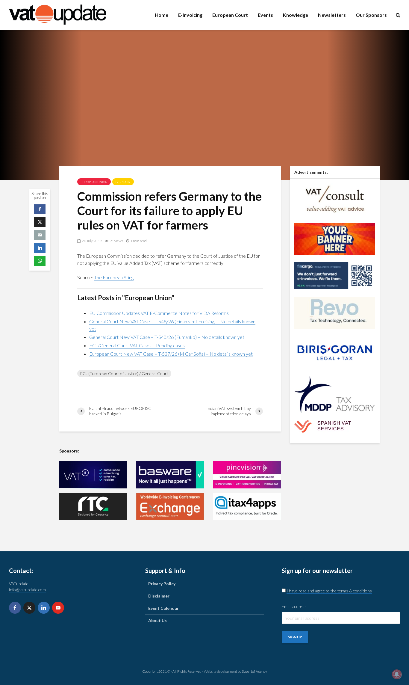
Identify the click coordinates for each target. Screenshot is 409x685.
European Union (94, 182)
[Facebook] (15, 608)
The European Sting (114, 277)
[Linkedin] (44, 608)
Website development (220, 671)
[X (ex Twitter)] (29, 608)
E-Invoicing (190, 15)
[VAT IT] (93, 474)
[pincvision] (247, 474)
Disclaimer (158, 595)
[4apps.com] (247, 506)
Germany (123, 182)
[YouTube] (58, 608)
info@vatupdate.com (27, 589)
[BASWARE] (170, 474)
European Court (230, 15)
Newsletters (332, 15)
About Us (157, 620)
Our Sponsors (371, 15)
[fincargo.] (334, 275)
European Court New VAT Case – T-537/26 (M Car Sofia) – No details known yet (171, 354)
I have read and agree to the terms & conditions (329, 590)
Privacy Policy (161, 583)
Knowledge (295, 15)
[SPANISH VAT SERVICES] (322, 425)
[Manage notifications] (397, 674)
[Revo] (334, 312)
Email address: (294, 606)
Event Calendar (163, 608)
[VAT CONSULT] (334, 198)
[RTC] (93, 506)
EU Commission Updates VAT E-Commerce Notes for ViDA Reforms (159, 313)
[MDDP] (334, 393)
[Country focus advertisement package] (334, 238)
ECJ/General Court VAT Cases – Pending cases (137, 345)
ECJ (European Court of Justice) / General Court (124, 373)
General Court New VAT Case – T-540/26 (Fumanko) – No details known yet (166, 337)
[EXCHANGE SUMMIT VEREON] (170, 506)
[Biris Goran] (334, 352)
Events (265, 15)
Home (161, 15)
